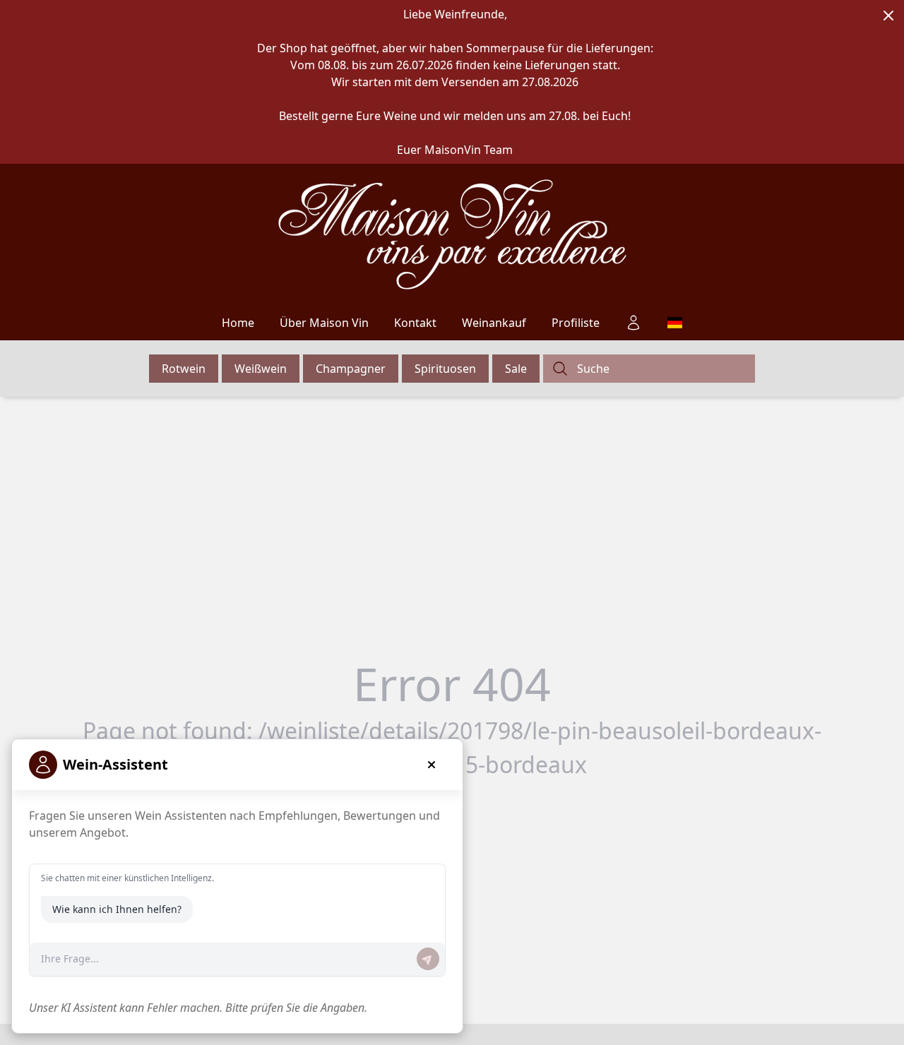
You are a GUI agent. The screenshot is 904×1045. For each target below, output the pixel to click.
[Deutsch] (675, 322)
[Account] (633, 322)
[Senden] (428, 959)
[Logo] (452, 234)
